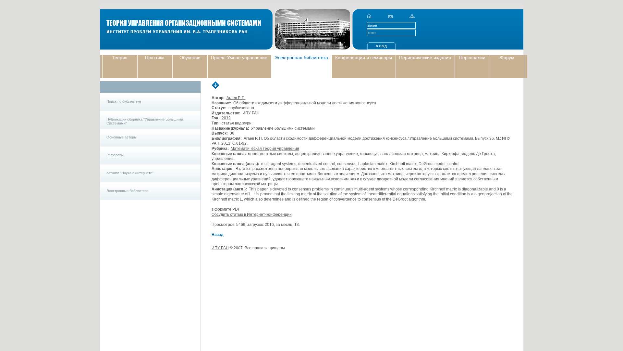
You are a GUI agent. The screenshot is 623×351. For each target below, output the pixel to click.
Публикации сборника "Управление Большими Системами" (144, 121)
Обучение (190, 57)
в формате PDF (226, 209)
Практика (155, 57)
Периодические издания (425, 57)
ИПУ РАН (220, 248)
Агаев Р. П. (236, 98)
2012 (226, 118)
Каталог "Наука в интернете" (129, 173)
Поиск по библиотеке (123, 101)
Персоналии (472, 57)
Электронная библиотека (301, 57)
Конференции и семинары (363, 57)
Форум (507, 57)
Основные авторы (121, 137)
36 (232, 133)
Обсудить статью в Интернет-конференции (252, 214)
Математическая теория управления (265, 148)
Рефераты (115, 155)
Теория (120, 57)
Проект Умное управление (239, 57)
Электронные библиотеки (127, 191)
